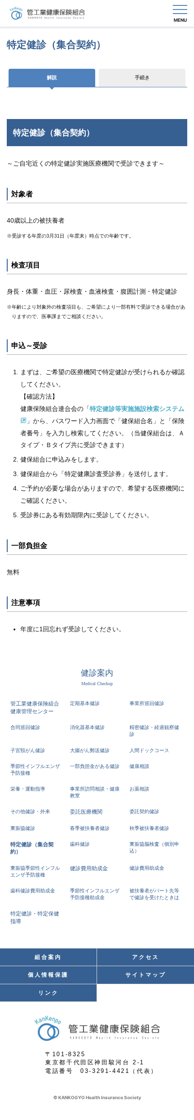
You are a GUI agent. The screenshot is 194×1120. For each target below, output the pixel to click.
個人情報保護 (48, 975)
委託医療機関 (86, 812)
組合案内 (48, 957)
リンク (48, 993)
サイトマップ (145, 975)
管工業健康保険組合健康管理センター (34, 708)
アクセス (145, 957)
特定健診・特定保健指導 (34, 917)
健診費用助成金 (89, 868)
